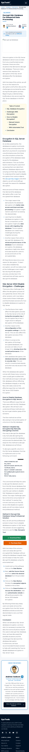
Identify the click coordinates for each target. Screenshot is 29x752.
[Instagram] (16, 732)
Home (3, 7)
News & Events (20, 751)
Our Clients (4, 745)
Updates (8, 7)
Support (18, 745)
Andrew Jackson (11, 26)
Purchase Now (16, 543)
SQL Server (15, 7)
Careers (18, 740)
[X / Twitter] (6, 732)
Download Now (15, 538)
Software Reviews (6, 748)
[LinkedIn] (9, 732)
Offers (17, 748)
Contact (18, 743)
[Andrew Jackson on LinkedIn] (11, 28)
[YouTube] (13, 732)
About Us (4, 743)
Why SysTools (5, 740)
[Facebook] (2, 732)
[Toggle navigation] (26, 2)
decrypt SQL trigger (12, 179)
